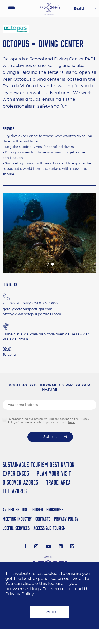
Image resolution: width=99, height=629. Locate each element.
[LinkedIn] (61, 547)
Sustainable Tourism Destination (38, 464)
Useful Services (16, 528)
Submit (50, 437)
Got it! (49, 612)
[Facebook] (26, 547)
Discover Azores (20, 482)
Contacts (42, 518)
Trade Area (58, 482)
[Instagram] (36, 547)
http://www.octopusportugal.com (32, 314)
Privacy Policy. (19, 594)
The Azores (15, 491)
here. (71, 422)
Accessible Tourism (49, 528)
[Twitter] (72, 547)
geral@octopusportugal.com (28, 309)
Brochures (54, 509)
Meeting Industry (17, 518)
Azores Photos (15, 509)
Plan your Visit (54, 473)
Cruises (37, 509)
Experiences (16, 473)
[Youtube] (48, 547)
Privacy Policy (66, 518)
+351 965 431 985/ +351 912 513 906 (30, 303)
